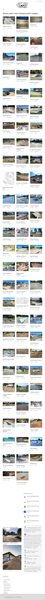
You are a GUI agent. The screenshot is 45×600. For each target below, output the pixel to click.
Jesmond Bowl (6, 77)
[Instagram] (39, 1)
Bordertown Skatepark (28, 558)
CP (27, 566)
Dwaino (28, 562)
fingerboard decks (37, 543)
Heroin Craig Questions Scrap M (33, 496)
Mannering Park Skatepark (8, 339)
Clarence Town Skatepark (35, 377)
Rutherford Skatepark (35, 307)
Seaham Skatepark (7, 273)
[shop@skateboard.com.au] (41, 1)
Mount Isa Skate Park (28, 547)
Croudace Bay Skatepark (35, 149)
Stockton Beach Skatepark (8, 62)
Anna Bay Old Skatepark (21, 339)
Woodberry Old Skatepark (22, 183)
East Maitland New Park (21, 239)
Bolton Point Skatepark (35, 166)
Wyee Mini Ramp (20, 376)
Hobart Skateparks (7, 590)
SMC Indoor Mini (27, 563)
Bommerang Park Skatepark (22, 205)
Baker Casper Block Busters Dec (33, 515)
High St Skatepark (34, 256)
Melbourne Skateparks (5, 582)
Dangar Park (19, 63)
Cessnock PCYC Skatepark (35, 408)
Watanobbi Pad (33, 463)
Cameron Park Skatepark (8, 164)
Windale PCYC (19, 96)
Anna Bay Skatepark (34, 343)
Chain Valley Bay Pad (21, 356)
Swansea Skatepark (20, 222)
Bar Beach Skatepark (21, 44)
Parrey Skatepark (6, 131)
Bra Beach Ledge (27, 552)
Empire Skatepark (34, 47)
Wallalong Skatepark (21, 256)
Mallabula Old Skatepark (8, 326)
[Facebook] (37, 1)
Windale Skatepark (20, 132)
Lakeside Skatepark (7, 205)
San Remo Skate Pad (7, 408)
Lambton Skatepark (34, 64)
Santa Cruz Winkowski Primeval (33, 506)
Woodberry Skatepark (35, 185)
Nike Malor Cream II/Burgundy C (33, 501)
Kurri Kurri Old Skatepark (35, 291)
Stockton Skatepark (7, 43)
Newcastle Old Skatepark (21, 31)
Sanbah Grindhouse (7, 26)
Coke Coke (29, 527)
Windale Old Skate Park (21, 115)
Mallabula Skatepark (20, 325)
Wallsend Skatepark (34, 99)
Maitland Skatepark (34, 239)
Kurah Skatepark (6, 377)
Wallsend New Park (7, 115)
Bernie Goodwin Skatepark (8, 359)
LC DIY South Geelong (28, 571)
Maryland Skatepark (34, 116)
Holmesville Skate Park (21, 166)
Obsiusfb (28, 535)
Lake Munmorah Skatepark (36, 360)
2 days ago (33, 531)
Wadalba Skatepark (20, 465)
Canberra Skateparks (7, 587)
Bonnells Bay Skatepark (8, 291)
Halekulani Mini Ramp (21, 394)
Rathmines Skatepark (34, 220)
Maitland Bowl (6, 253)
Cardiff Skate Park (6, 98)
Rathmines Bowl (6, 222)
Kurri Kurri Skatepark (7, 308)
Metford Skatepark (7, 239)
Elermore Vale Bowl (34, 82)
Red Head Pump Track (35, 131)
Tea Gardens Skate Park (8, 465)
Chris (28, 551)
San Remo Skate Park (34, 392)
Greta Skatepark (33, 448)
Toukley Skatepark (34, 430)
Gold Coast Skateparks (6, 593)
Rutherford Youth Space (35, 326)
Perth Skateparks (7, 588)
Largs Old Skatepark (20, 291)
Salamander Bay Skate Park (22, 306)
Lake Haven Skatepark (21, 425)
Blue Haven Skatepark (21, 412)
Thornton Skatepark (34, 205)
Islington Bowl (33, 24)
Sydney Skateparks (7, 579)
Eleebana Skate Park (7, 146)
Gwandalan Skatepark (35, 269)
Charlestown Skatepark (21, 79)
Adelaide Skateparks (7, 585)
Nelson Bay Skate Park (21, 444)
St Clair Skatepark (27, 531)
